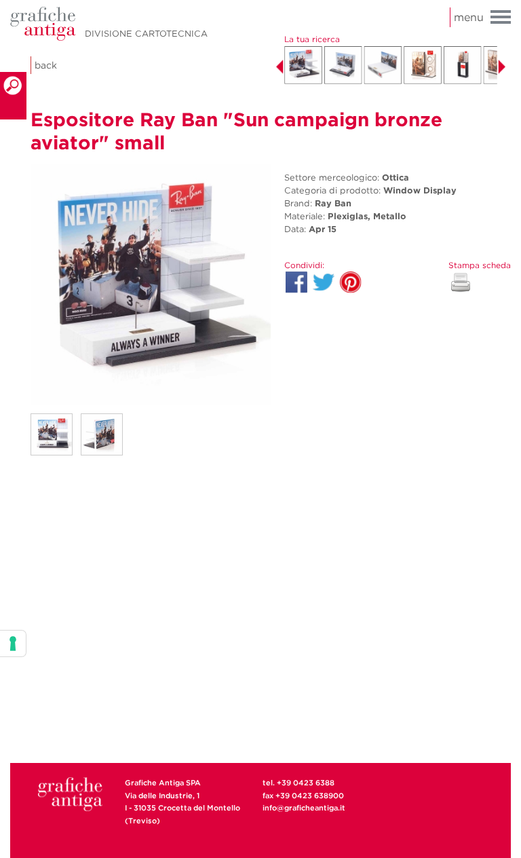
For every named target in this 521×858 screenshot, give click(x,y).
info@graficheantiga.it (304, 808)
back (46, 65)
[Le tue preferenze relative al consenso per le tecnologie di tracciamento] (13, 643)
